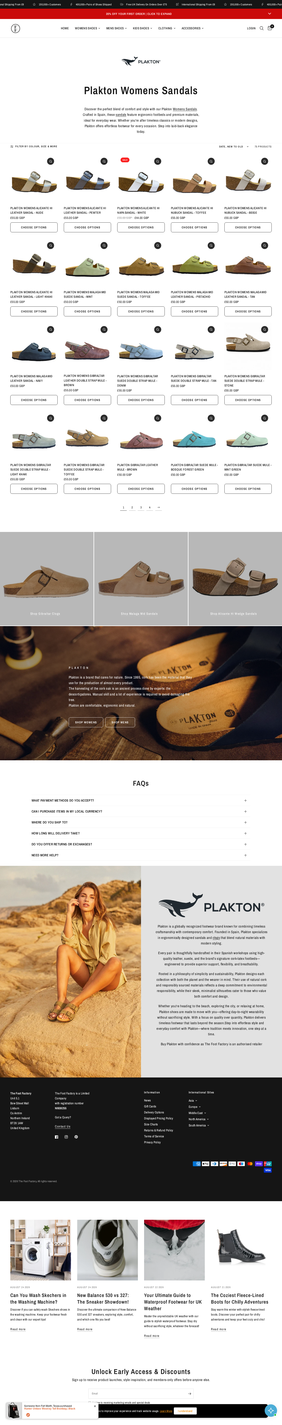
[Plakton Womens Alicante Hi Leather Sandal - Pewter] (87, 178)
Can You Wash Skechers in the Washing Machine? (38, 1298)
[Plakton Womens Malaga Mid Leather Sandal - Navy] (34, 346)
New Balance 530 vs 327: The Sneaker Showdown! (103, 1298)
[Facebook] (59, 1136)
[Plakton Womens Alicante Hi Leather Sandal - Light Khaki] (34, 262)
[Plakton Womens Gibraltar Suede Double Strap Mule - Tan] (194, 346)
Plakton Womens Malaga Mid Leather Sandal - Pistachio (192, 294)
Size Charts (151, 1124)
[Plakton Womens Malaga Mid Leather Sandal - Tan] (248, 262)
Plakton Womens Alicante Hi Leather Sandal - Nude (31, 210)
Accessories (191, 28)
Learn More (166, 1411)
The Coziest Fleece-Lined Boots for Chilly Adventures (240, 1298)
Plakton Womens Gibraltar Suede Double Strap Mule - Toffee (84, 469)
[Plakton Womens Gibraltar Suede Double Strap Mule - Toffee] (87, 434)
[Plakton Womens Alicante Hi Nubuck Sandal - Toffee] (194, 178)
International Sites (201, 1092)
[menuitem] (65, 28)
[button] (86, 722)
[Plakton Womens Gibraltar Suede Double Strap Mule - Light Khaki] (34, 434)
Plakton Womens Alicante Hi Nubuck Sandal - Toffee (192, 210)
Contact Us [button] (62, 1126)
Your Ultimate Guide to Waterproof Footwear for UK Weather (173, 1302)
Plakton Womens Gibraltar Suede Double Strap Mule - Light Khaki (30, 469)
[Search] (262, 28)
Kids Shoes (141, 28)
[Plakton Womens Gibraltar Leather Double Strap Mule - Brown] (87, 346)
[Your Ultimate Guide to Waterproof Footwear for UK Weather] (174, 1250)
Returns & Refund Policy (158, 1130)
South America (197, 1125)
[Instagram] (69, 1136)
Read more (18, 1329)
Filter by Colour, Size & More (36, 146)
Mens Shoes (115, 28)
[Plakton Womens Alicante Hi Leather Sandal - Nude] (34, 178)
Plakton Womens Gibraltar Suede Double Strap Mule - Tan (194, 378)
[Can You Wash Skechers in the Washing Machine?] (40, 1250)
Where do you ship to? (50, 822)
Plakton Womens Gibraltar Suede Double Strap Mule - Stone (244, 381)
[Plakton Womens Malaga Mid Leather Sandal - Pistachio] (194, 262)
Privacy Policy (152, 1142)
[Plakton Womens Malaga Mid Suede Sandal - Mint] (87, 262)
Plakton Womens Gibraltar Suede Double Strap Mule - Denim (137, 381)
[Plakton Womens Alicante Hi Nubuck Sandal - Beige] (248, 178)
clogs (216, 937)
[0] (269, 28)
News (147, 1100)
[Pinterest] (79, 1136)
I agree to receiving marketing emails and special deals (121, 1402)
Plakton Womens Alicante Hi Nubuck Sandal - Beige (245, 210)
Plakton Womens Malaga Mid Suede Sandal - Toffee (138, 294)
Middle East (196, 1113)
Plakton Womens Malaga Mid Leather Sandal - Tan (245, 294)
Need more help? (45, 855)
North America (197, 1119)
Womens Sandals (185, 109)
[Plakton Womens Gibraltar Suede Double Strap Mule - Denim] (141, 346)
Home (65, 28)
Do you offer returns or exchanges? (62, 844)
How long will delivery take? (56, 833)
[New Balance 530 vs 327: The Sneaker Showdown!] (107, 1250)
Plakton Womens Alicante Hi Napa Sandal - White (138, 210)
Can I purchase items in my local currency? (67, 811)
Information (152, 1092)
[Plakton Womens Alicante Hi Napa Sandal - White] (141, 178)
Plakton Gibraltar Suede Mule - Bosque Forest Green (194, 467)
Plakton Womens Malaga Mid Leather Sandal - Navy (31, 378)
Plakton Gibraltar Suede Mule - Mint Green (247, 467)
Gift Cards (150, 1106)
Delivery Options (154, 1112)
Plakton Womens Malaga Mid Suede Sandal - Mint (85, 294)
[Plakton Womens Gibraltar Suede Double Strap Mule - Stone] (248, 346)
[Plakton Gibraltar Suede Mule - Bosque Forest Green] (194, 434)
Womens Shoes (86, 28)
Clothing (165, 28)
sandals (121, 114)
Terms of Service (154, 1136)
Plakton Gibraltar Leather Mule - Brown (137, 467)
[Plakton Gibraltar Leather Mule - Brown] (141, 434)
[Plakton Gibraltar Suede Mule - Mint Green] (248, 434)
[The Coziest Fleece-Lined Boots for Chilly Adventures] (241, 1250)
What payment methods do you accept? (63, 800)
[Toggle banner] (269, 13)
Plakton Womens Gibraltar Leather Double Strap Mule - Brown (85, 380)
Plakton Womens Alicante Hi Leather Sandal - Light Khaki (31, 294)
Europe (193, 1107)
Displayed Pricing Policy (158, 1118)
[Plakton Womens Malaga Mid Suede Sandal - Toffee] (141, 262)
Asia (191, 1100)
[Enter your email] (189, 1394)
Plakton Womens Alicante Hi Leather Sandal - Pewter (85, 210)
